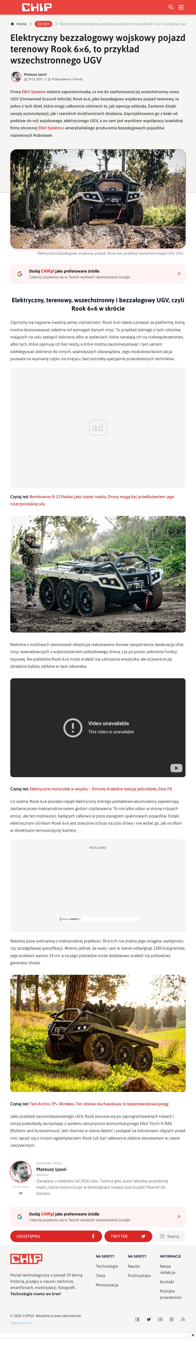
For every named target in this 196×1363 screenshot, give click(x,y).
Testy (100, 1275)
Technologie (107, 1266)
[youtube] (21, 1193)
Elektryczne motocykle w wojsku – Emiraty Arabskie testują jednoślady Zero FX (101, 789)
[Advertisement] (98, 883)
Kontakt (167, 1281)
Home (21, 24)
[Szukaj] (171, 7)
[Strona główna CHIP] (37, 7)
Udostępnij (28, 1236)
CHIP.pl (28, 1316)
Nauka (134, 1266)
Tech (46, 24)
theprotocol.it (21, 1323)
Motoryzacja (107, 1285)
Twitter (119, 1236)
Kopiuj (173, 1236)
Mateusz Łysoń (35, 74)
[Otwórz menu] (181, 7)
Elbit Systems (34, 91)
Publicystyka (139, 1275)
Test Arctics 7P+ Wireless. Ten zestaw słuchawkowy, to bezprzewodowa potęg (99, 1103)
